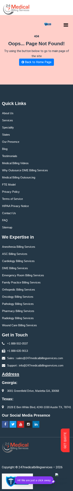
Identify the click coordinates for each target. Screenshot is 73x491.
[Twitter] (13, 424)
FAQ (5, 220)
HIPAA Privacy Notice (15, 206)
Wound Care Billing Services (19, 325)
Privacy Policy (11, 191)
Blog (4, 148)
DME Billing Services (15, 268)
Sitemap (7, 227)
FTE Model (9, 184)
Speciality (8, 127)
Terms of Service (12, 198)
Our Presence (10, 141)
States (6, 134)
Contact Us (9, 213)
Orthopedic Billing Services (18, 289)
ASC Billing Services (14, 253)
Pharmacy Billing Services (18, 311)
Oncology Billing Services (17, 296)
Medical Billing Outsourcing (18, 177)
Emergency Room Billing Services (23, 275)
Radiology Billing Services (18, 318)
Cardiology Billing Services (18, 261)
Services (7, 120)
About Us (7, 113)
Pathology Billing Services (18, 303)
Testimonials (9, 156)
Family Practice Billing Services (21, 282)
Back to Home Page (37, 62)
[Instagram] (28, 424)
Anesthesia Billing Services (18, 246)
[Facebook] (5, 424)
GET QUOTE (65, 440)
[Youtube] (20, 424)
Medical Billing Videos (15, 163)
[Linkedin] (36, 424)
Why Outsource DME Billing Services (25, 170)
